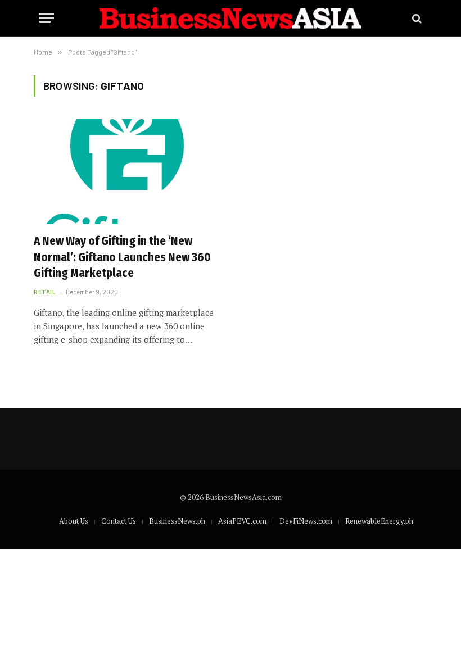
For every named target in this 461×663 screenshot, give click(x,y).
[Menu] (46, 18)
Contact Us (118, 521)
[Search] (416, 18)
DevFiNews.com (305, 521)
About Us (73, 521)
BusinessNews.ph (177, 521)
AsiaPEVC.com (242, 521)
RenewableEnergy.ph (379, 521)
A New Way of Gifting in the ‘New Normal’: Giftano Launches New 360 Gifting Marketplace (122, 257)
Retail (45, 292)
